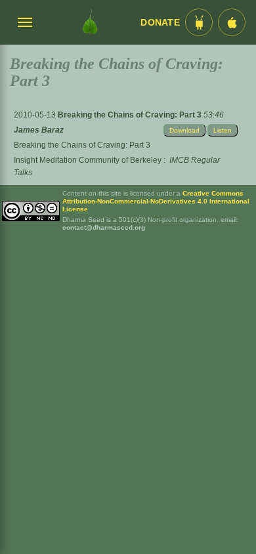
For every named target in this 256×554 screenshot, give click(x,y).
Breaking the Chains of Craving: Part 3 (130, 114)
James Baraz (39, 130)
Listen (222, 130)
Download (184, 130)
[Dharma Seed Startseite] (89, 22)
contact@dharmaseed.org (103, 227)
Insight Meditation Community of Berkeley (87, 160)
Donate (160, 23)
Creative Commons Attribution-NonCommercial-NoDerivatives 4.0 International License (155, 201)
